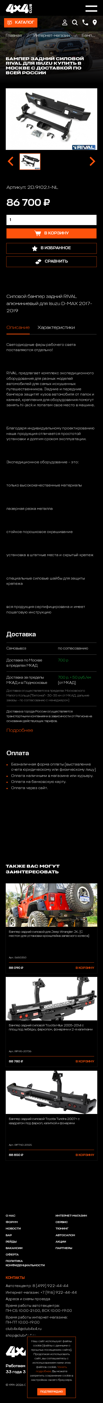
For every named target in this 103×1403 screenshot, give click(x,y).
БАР (9, 1235)
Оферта (12, 1254)
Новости (13, 1228)
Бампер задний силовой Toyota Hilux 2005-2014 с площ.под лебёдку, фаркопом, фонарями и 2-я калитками (50, 1027)
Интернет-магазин (52, 36)
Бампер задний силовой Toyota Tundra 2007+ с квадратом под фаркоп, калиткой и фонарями (44, 1121)
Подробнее (19, 730)
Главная (14, 36)
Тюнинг (62, 1228)
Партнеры (64, 1248)
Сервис (62, 1222)
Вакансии (14, 1248)
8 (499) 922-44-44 (51, 1286)
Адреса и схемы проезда (28, 1299)
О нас (10, 1215)
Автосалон (65, 1235)
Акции (61, 1241)
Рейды (11, 1241)
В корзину (85, 968)
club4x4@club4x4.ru (24, 1329)
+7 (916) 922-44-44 (58, 1292)
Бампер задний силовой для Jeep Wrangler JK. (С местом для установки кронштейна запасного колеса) (49, 934)
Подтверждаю (51, 1391)
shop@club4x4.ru (21, 1335)
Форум (11, 1222)
